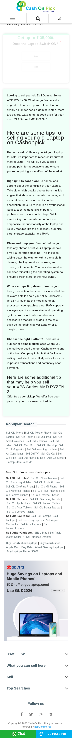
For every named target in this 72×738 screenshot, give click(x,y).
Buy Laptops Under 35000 (22, 551)
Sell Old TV (32, 453)
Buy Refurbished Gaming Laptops (42, 547)
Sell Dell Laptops (41, 515)
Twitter (31, 714)
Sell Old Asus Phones (45, 490)
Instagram (41, 714)
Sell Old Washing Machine (42, 449)
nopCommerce (42, 726)
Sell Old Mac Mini (24, 445)
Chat (21, 733)
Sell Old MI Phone (46, 486)
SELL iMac (40, 532)
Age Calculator (55, 457)
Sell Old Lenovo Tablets (47, 503)
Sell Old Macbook (36, 441)
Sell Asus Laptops (30, 524)
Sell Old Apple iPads (19, 503)
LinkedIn (50, 714)
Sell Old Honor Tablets (47, 507)
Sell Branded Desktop (38, 536)
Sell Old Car (48, 453)
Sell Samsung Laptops (31, 520)
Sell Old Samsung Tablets (45, 499)
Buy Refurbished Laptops (21, 543)
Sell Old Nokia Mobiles (44, 478)
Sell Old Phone (14, 432)
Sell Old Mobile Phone (38, 432)
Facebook (21, 714)
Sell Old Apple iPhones (47, 482)
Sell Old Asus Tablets (19, 507)
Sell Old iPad (43, 436)
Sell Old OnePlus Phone (20, 486)
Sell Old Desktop (47, 445)
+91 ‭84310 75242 (57, 733)
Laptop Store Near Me (19, 462)
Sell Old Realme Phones (45, 494)
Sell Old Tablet (24, 436)
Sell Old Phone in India (31, 457)
